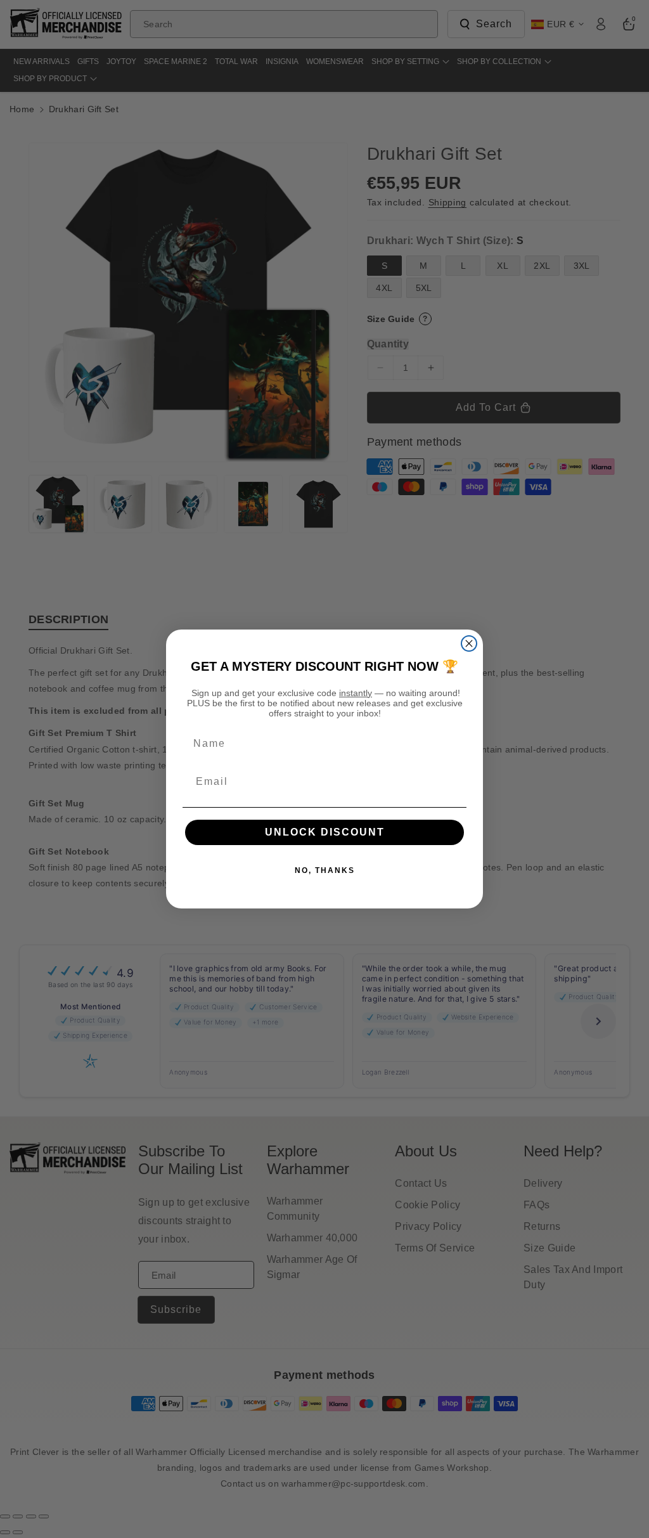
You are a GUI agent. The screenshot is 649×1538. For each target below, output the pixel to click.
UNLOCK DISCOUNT (325, 832)
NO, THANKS (325, 870)
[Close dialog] (469, 643)
